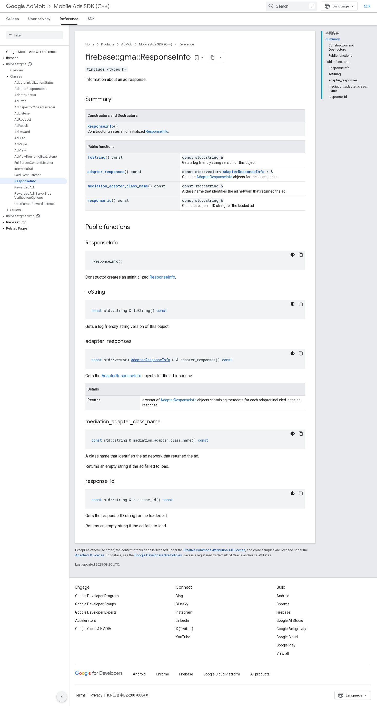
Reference (69, 18)
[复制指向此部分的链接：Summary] (116, 100)
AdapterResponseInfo (243, 171)
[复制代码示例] (301, 255)
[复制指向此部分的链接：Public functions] (135, 227)
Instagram (184, 612)
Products (107, 44)
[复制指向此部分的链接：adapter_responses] (137, 342)
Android (282, 596)
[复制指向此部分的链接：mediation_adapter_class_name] (166, 422)
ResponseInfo (100, 126)
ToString (96, 157)
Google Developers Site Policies (158, 555)
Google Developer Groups (95, 604)
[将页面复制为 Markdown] (212, 57)
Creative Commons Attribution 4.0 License (214, 550)
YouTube (183, 637)
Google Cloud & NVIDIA (93, 629)
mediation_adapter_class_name (117, 186)
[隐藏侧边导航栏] (62, 697)
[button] (33, 58)
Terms (80, 695)
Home (89, 44)
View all (282, 653)
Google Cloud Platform (221, 674)
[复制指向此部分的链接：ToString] (110, 292)
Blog (179, 596)
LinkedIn (182, 620)
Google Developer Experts (96, 612)
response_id (99, 200)
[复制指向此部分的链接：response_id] (119, 482)
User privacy (39, 18)
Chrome (283, 604)
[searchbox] (34, 35)
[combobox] (291, 6)
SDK (91, 18)
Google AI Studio (289, 620)
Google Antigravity (291, 629)
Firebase (283, 612)
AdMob (35, 6)
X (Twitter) (184, 629)
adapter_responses (105, 171)
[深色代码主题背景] (293, 255)
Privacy (96, 695)
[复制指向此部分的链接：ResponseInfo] (123, 243)
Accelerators (85, 620)
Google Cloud (287, 637)
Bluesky (182, 604)
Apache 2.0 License (89, 555)
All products (260, 674)
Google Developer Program (97, 596)
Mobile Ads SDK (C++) (82, 6)
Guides (12, 18)
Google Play (285, 645)
